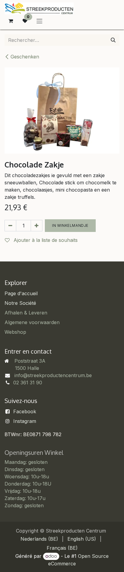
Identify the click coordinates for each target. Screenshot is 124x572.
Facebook (24, 411)
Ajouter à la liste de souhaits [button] (45, 240)
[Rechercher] (113, 40)
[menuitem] (39, 538)
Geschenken (25, 57)
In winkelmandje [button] (70, 225)
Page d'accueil (21, 293)
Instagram (24, 421)
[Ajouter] (36, 225)
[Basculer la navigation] (39, 20)
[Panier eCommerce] (11, 21)
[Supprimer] (10, 225)
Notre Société (20, 303)
